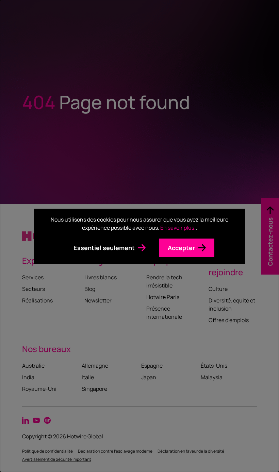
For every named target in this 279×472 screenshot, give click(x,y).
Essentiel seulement (104, 248)
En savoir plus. (178, 227)
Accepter (181, 248)
